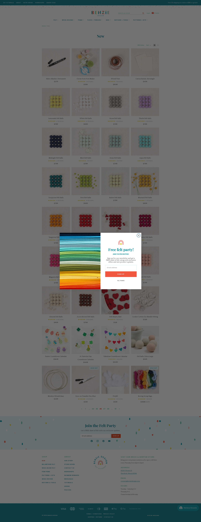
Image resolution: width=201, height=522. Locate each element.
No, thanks (120, 281)
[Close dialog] (138, 235)
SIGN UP (120, 274)
